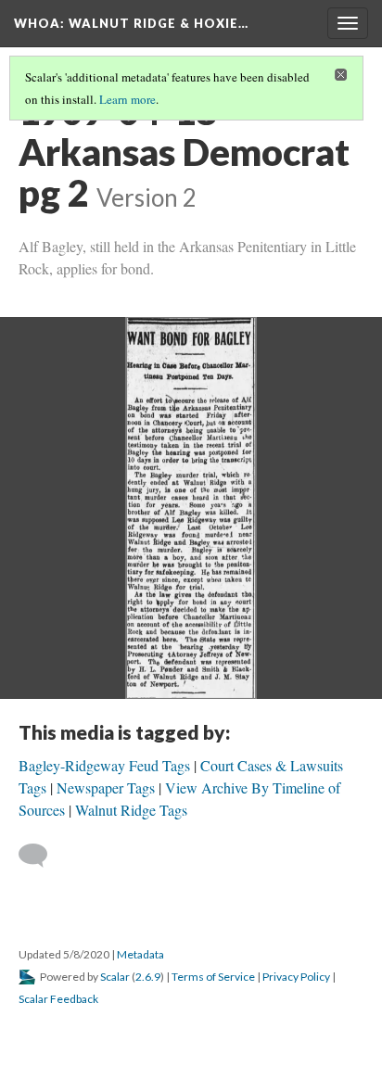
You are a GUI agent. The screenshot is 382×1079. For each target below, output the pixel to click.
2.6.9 (147, 977)
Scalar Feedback (58, 999)
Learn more (127, 99)
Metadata (140, 954)
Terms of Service (213, 977)
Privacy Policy (296, 977)
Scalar (115, 977)
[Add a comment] (41, 856)
